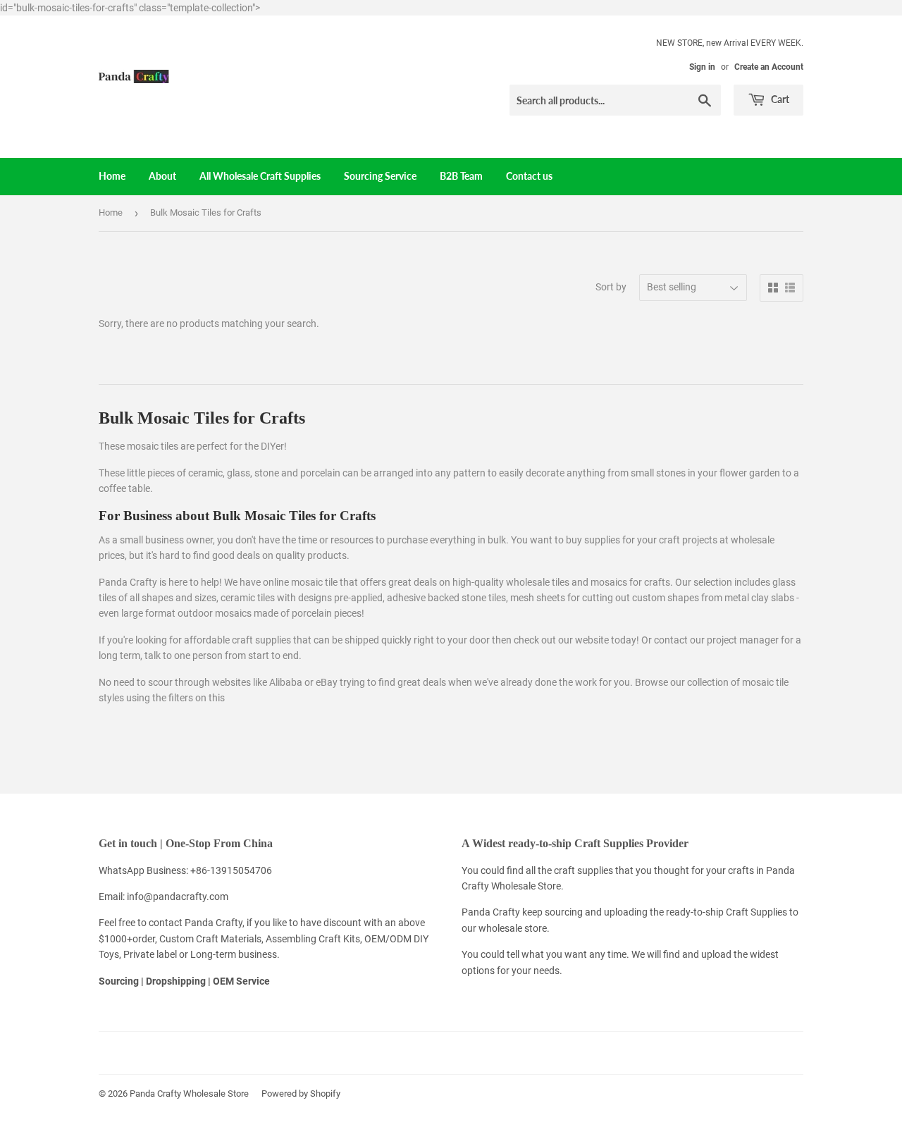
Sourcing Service (380, 176)
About (162, 176)
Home (112, 176)
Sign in (702, 67)
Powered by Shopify (300, 1093)
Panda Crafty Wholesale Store (189, 1093)
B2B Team (461, 176)
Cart (779, 99)
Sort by (610, 286)
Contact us (529, 176)
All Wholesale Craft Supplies (260, 176)
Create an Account (768, 67)
